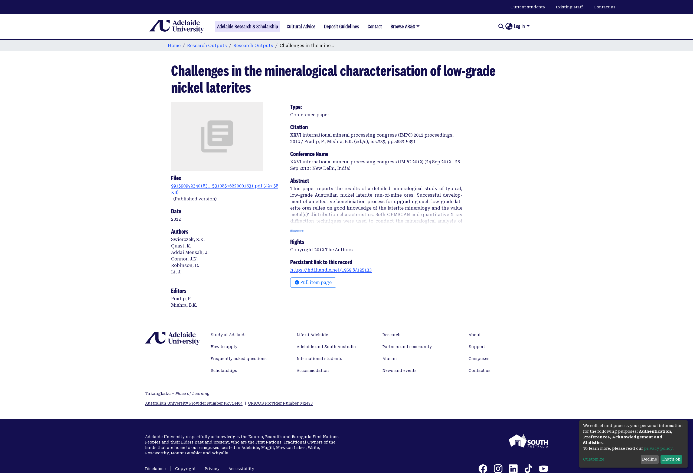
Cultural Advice (301, 26)
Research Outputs (207, 45)
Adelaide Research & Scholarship (247, 26)
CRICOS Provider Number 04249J (280, 403)
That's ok (671, 459)
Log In (519, 26)
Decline (649, 459)
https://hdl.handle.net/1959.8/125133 (331, 270)
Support (477, 347)
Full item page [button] (315, 282)
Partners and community (407, 347)
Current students (528, 7)
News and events (400, 370)
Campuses (479, 358)
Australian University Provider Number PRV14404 (194, 403)
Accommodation (313, 370)
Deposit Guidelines (341, 26)
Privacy (212, 469)
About (475, 335)
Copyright (185, 469)
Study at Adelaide (229, 335)
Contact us (605, 7)
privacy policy (658, 448)
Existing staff (569, 7)
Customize (593, 459)
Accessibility (241, 469)
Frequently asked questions (239, 358)
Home (174, 45)
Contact (375, 26)
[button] (508, 26)
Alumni (390, 358)
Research (392, 335)
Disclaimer (155, 469)
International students (319, 358)
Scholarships (224, 370)
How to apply (224, 347)
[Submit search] (501, 26)
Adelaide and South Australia (326, 347)
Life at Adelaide (312, 335)
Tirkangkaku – (177, 393)
